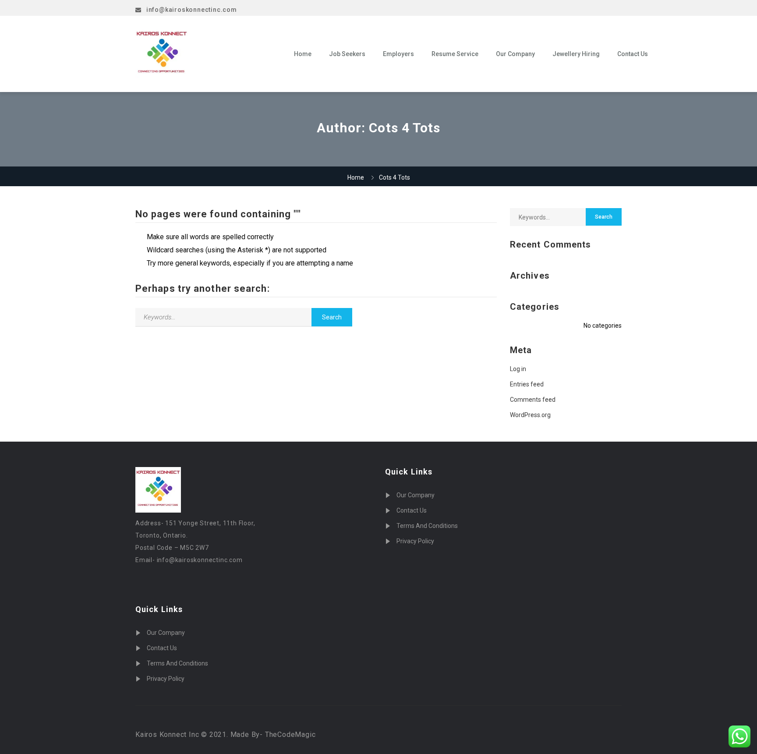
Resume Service (455, 53)
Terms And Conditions (177, 663)
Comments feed (532, 399)
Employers (398, 53)
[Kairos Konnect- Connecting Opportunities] (208, 54)
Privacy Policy (165, 678)
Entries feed (527, 384)
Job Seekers (347, 53)
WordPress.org (530, 414)
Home (302, 53)
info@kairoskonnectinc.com (191, 9)
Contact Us (632, 53)
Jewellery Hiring (576, 53)
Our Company (515, 53)
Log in (518, 368)
